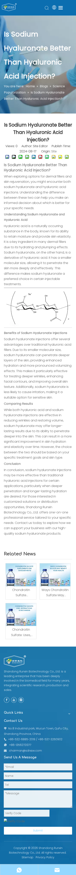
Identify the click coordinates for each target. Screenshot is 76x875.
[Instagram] (21, 700)
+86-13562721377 (20, 745)
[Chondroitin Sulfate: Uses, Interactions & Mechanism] (21, 614)
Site (54, 151)
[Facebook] (6, 700)
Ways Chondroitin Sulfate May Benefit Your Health (55, 593)
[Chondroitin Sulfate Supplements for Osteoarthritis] (21, 574)
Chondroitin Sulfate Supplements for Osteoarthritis (21, 593)
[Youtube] (14, 700)
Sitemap (27, 857)
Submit (38, 830)
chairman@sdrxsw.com (25, 751)
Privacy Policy (45, 857)
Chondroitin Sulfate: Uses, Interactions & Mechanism (21, 632)
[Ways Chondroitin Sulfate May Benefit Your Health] (55, 574)
